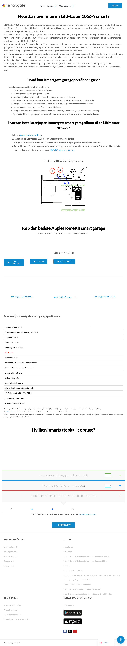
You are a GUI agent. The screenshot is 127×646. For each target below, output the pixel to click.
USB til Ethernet (10, 412)
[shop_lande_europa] (39, 266)
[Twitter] (70, 631)
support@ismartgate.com (87, 514)
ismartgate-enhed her (30, 135)
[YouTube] (75, 631)
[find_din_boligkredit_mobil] (63, 435)
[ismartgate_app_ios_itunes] (73, 621)
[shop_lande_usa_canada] (13, 268)
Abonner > (69, 605)
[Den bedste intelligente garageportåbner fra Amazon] (22, 284)
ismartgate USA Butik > (22, 296)
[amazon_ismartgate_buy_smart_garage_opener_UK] (105, 284)
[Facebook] (65, 631)
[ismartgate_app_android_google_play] (73, 613)
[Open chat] (121, 640)
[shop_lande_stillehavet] (63, 266)
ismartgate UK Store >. (105, 296)
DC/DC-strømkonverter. (63, 150)
